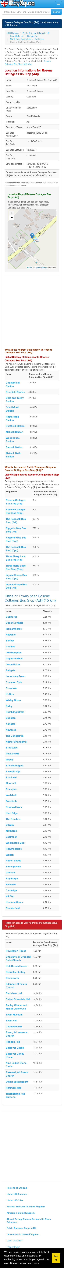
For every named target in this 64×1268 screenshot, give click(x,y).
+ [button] (12, 213)
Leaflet (29, 267)
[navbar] (58, 3)
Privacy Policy (13, 1246)
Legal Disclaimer (14, 1240)
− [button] (12, 217)
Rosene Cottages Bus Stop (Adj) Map (28, 63)
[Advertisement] (32, 310)
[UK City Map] (17, 3)
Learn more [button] (33, 1263)
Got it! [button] (56, 1258)
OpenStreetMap (41, 267)
